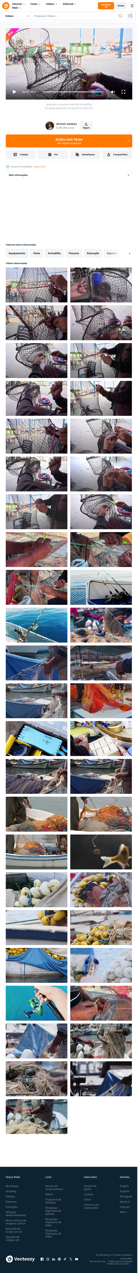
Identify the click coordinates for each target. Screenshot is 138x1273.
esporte (112, 251)
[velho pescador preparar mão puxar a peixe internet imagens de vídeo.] (36, 699)
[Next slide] (124, 252)
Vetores (17, 4)
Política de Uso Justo (115, 1262)
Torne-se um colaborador (90, 1204)
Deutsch (122, 1200)
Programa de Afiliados (52, 1199)
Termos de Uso (95, 1259)
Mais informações (18, 173)
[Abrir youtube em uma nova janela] (76, 1257)
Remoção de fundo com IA (14, 1228)
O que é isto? (39, 166)
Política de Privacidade (118, 1259)
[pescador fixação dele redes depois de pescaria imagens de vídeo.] (101, 661)
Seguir (86, 127)
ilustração (93, 251)
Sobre (85, 1198)
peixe (36, 251)
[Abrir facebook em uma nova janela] (42, 1257)
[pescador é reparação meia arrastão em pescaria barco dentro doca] (36, 1039)
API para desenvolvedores (16, 1212)
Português (123, 1194)
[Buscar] (120, 16)
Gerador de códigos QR (12, 1237)
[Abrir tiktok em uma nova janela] (65, 1257)
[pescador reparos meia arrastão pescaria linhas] (36, 548)
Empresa (11, 1200)
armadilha (54, 251)
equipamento (17, 251)
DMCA (48, 1192)
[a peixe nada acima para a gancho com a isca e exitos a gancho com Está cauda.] (101, 850)
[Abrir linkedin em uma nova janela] (53, 1257)
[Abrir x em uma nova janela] (70, 1257)
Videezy (10, 1194)
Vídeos (50, 4)
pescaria (74, 251)
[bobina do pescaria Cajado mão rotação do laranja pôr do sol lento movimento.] (36, 1001)
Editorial (68, 4)
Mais (15, 7)
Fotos (33, 4)
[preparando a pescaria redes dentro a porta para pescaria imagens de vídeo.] (101, 623)
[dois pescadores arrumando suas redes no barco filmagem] (101, 699)
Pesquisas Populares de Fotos (53, 1220)
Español (122, 1189)
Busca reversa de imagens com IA (16, 1220)
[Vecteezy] (5, 5)
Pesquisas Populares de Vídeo (53, 1232)
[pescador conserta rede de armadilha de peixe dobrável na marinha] (36, 283)
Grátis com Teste (69, 141)
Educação (11, 1205)
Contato (87, 1192)
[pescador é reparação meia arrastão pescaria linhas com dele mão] (101, 737)
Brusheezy (12, 1184)
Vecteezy (11, 1189)
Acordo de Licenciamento (53, 1186)
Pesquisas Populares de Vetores (53, 1209)
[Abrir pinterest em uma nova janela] (59, 1257)
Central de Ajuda (88, 1186)
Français (122, 1205)
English (121, 1184)
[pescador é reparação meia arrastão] (101, 1001)
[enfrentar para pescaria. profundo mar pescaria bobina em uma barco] (101, 585)
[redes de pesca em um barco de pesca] (101, 888)
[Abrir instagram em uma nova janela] (47, 1257)
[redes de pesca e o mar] (36, 888)
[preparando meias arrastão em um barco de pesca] (36, 812)
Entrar (121, 5)
